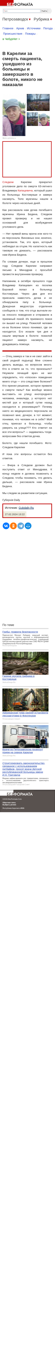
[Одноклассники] (13, 525)
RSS (22, 808)
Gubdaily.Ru (26, 507)
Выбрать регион (9, 805)
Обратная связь (9, 803)
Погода (48, 28)
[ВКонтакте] (6, 525)
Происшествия (12, 33)
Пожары (30, 33)
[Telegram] (20, 525)
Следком (8, 182)
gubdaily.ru (11, 138)
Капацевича (25, 190)
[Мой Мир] (28, 525)
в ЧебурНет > (11, 39)
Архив (20, 28)
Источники (33, 28)
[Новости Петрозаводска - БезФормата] (17, 3)
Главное (8, 28)
